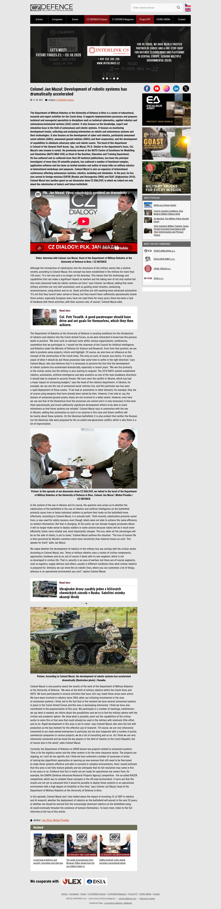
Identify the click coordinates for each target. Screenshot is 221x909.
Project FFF (145, 19)
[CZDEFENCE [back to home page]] (51, 7)
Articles (39, 19)
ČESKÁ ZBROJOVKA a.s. (164, 251)
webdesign (127, 903)
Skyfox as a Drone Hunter (165, 205)
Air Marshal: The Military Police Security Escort (171, 220)
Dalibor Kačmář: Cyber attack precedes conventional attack (112, 861)
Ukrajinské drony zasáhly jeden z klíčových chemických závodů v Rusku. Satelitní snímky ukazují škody (92, 593)
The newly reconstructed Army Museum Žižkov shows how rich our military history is (80, 863)
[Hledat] (178, 7)
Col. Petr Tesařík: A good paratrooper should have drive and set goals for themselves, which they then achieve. (96, 321)
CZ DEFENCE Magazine (123, 19)
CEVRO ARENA (163, 19)
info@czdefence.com (127, 898)
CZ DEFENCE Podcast (97, 19)
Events (75, 19)
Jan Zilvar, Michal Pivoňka (55, 820)
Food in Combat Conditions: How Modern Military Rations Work (168, 212)
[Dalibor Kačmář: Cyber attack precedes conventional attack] (115, 845)
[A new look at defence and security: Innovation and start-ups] (49, 845)
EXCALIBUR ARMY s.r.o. (164, 259)
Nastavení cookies (147, 898)
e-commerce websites (113, 903)
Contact (181, 19)
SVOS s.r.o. (159, 278)
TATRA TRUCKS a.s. (162, 268)
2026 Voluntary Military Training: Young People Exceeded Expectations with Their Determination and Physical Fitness (171, 230)
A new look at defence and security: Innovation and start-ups (48, 861)
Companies (57, 19)
